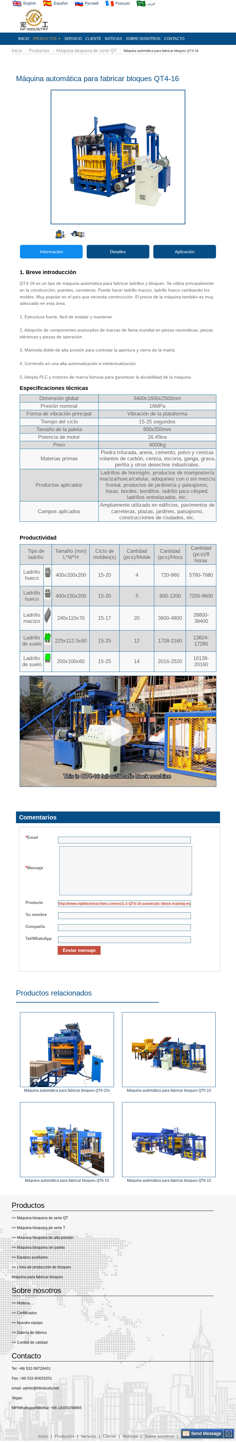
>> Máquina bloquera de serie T (38, 1228)
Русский (91, 3)
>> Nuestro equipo (27, 1323)
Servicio (88, 1436)
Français (122, 3)
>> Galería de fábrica (29, 1332)
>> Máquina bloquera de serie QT (40, 1218)
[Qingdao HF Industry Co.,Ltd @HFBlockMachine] (13, 1420)
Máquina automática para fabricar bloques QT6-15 (67, 1180)
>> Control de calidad (30, 1342)
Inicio (17, 50)
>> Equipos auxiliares (30, 1257)
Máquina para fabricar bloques (37, 1277)
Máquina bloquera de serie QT (86, 50)
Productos (39, 50)
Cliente (109, 1436)
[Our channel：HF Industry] (24, 1420)
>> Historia (21, 1303)
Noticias (130, 1436)
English (29, 3)
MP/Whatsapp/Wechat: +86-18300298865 (47, 1408)
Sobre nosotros (159, 1436)
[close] (228, 1433)
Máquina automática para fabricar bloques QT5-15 (169, 1090)
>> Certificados (24, 1313)
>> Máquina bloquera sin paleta (38, 1247)
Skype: (17, 1398)
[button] (46, 39)
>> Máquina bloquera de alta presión (42, 1238)
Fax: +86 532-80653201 (32, 1378)
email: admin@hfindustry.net (35, 1388)
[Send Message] (202, 1433)
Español (60, 3)
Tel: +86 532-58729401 (31, 1368)
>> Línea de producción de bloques (41, 1267)
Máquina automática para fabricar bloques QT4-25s (67, 1090)
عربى (150, 3)
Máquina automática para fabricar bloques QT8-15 (169, 1180)
